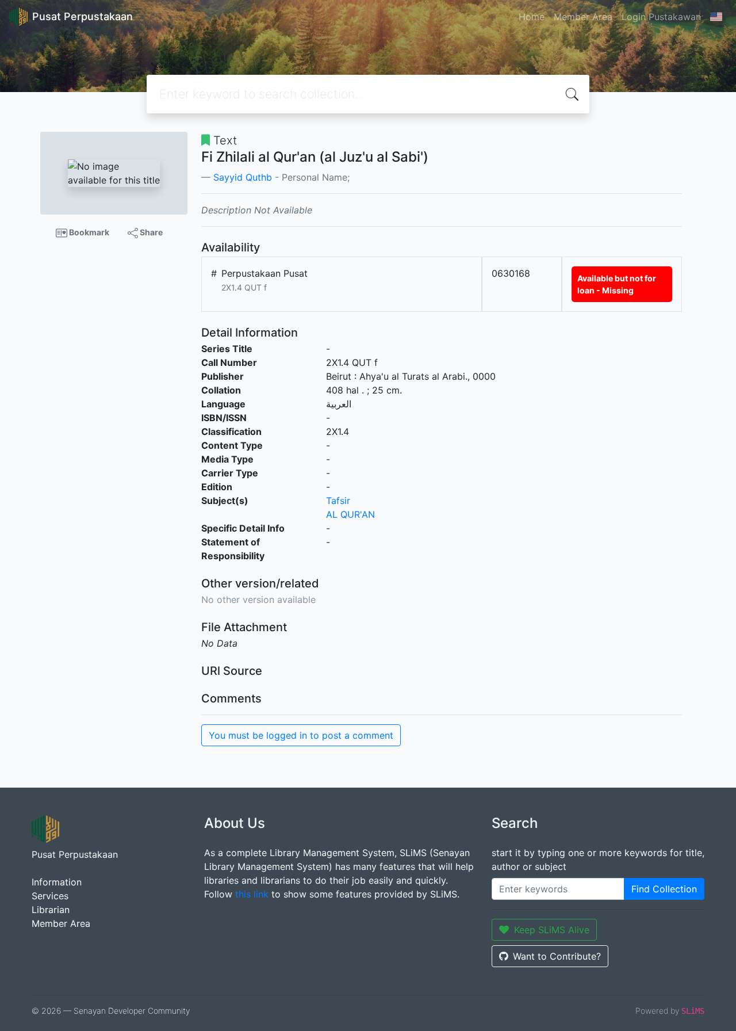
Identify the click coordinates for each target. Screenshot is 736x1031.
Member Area (583, 16)
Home (532, 16)
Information (57, 882)
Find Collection (664, 889)
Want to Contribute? (557, 956)
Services (50, 896)
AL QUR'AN (350, 514)
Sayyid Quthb (242, 177)
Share (150, 232)
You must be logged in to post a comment (301, 735)
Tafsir (338, 500)
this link (252, 894)
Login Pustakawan (661, 16)
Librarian (51, 909)
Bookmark (88, 232)
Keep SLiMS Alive (551, 929)
